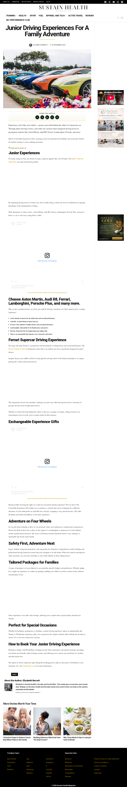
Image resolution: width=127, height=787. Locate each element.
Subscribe (97, 773)
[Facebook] (105, 2)
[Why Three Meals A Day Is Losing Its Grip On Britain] (77, 721)
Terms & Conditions (101, 762)
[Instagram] (118, 2)
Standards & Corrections (74, 766)
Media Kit (68, 762)
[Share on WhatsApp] (52, 117)
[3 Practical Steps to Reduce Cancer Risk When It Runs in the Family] (17, 721)
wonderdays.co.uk (29, 666)
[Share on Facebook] (37, 117)
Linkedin (49, 773)
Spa (27, 759)
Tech (9, 766)
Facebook (49, 759)
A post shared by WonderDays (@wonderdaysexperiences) (47, 292)
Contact (97, 769)
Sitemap (68, 776)
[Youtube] (113, 2)
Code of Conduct (100, 766)
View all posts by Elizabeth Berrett (28, 692)
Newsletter (69, 769)
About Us (68, 759)
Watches (29, 773)
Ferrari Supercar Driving (18, 349)
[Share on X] (42, 117)
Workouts (30, 769)
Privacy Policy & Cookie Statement (106, 759)
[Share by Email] (57, 117)
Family (14, 674)
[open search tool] (118, 18)
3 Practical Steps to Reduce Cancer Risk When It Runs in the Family (17, 738)
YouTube (49, 769)
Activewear (11, 762)
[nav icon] (122, 18)
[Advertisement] (47, 182)
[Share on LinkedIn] (47, 117)
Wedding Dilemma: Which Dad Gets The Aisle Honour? (47, 738)
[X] (109, 2)
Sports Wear (11, 759)
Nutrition (10, 769)
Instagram (49, 762)
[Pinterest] (122, 2)
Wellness (29, 762)
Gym (28, 766)
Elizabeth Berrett (40, 45)
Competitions (70, 773)
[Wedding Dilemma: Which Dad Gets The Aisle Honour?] (47, 721)
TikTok (48, 776)
